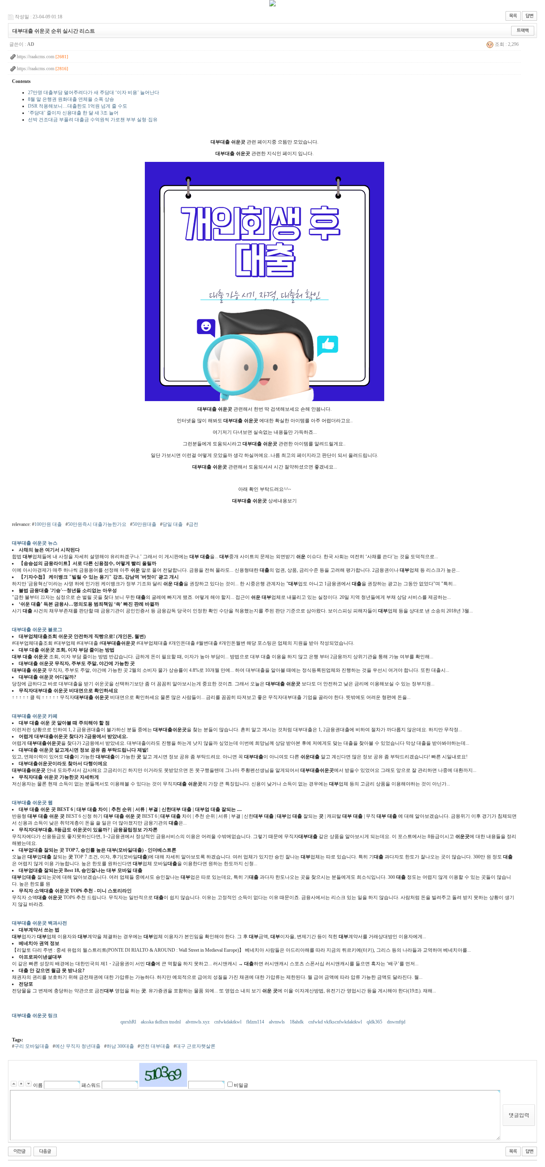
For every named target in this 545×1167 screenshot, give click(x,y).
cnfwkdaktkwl (228, 1022)
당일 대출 (172, 524)
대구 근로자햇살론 (195, 1046)
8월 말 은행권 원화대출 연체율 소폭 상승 (71, 99)
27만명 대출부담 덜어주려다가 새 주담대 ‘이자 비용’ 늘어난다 (93, 92)
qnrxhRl (128, 1022)
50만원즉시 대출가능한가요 (97, 524)
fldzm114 (255, 1022)
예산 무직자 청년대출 (78, 1046)
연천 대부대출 (155, 1046)
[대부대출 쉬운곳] (264, 399)
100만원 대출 (48, 524)
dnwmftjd (397, 1022)
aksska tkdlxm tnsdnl (161, 1022)
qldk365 (375, 1022)
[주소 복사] (522, 30)
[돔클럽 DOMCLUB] (272, 5)
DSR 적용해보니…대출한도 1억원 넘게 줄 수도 (77, 106)
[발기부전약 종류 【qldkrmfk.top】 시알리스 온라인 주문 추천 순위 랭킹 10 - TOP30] (19, 1151)
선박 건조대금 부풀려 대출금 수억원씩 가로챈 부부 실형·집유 (93, 119)
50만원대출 (144, 524)
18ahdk (297, 1022)
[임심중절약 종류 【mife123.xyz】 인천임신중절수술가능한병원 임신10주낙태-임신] (45, 1151)
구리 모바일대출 (31, 1046)
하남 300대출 (120, 1046)
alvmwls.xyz (198, 1022)
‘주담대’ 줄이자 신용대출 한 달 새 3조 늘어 (73, 113)
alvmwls (277, 1022)
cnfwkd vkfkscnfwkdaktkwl (335, 1022)
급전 (193, 524)
